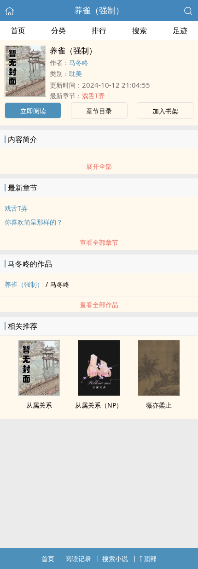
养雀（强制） (99, 10)
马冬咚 (78, 62)
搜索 (139, 30)
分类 (58, 30)
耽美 (75, 73)
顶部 (150, 558)
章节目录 (99, 111)
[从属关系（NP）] (99, 393)
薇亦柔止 (159, 405)
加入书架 (165, 111)
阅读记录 (78, 558)
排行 (99, 30)
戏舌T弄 (93, 95)
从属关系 (39, 405)
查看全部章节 (99, 242)
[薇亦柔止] (159, 393)
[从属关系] (39, 393)
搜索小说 (115, 558)
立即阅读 (33, 111)
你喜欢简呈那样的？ (34, 222)
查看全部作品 (99, 304)
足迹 (180, 30)
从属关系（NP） (98, 405)
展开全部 (99, 166)
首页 (18, 30)
